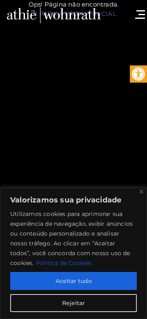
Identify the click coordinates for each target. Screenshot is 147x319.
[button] (138, 74)
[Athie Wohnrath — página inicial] (54, 14)
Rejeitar (73, 303)
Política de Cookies (64, 263)
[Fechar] (141, 191)
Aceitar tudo (74, 281)
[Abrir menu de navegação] (139, 10)
